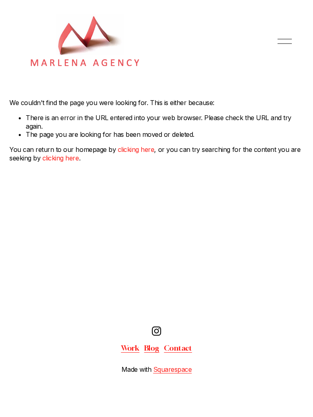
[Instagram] (156, 331)
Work (130, 348)
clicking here (136, 149)
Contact (178, 348)
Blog (151, 348)
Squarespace (172, 369)
